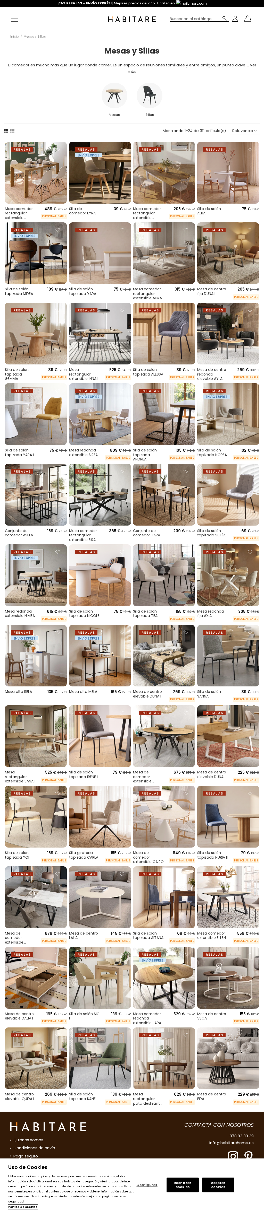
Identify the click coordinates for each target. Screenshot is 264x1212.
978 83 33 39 (242, 1136)
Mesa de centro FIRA (211, 1096)
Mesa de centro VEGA (211, 1016)
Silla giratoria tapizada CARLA (83, 855)
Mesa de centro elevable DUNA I (147, 694)
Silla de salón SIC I (84, 1016)
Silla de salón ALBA (209, 211)
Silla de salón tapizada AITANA (148, 935)
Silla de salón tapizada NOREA (212, 452)
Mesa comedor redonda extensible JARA (147, 1018)
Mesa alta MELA (83, 691)
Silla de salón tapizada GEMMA (17, 374)
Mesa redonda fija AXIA (210, 613)
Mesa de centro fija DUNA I (211, 291)
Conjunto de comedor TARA (146, 533)
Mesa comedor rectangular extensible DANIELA (147, 215)
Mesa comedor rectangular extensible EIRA (83, 535)
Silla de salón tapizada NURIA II (212, 855)
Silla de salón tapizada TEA (145, 613)
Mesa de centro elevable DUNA (211, 774)
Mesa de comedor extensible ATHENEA (14, 940)
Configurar (146, 1184)
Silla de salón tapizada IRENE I (83, 774)
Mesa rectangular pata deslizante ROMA (147, 1101)
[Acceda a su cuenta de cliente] (235, 18)
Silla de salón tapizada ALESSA (148, 372)
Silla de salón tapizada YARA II (20, 452)
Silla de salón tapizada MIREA (19, 291)
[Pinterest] (248, 1156)
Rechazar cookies (182, 1185)
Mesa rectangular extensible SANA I (20, 777)
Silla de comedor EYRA (82, 211)
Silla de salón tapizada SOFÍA (211, 533)
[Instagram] (233, 1156)
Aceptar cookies (218, 1185)
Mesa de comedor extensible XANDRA (142, 779)
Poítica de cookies (22, 1207)
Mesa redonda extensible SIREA (83, 452)
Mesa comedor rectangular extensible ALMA (147, 293)
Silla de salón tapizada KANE (82, 1096)
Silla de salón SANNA (209, 694)
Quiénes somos (28, 1140)
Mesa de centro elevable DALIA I (19, 1016)
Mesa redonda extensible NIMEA (20, 613)
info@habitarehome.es (231, 1142)
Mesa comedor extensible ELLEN (211, 935)
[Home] (132, 18)
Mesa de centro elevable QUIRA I (19, 1096)
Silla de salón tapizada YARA (82, 291)
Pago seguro (25, 1156)
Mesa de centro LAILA (83, 935)
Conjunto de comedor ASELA (19, 533)
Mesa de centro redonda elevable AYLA (211, 374)
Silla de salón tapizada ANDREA (145, 455)
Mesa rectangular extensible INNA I (83, 374)
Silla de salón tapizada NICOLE (84, 613)
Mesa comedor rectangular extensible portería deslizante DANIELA (19, 220)
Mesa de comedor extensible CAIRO (148, 857)
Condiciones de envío (34, 1147)
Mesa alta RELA (18, 691)
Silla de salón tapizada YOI (17, 855)
